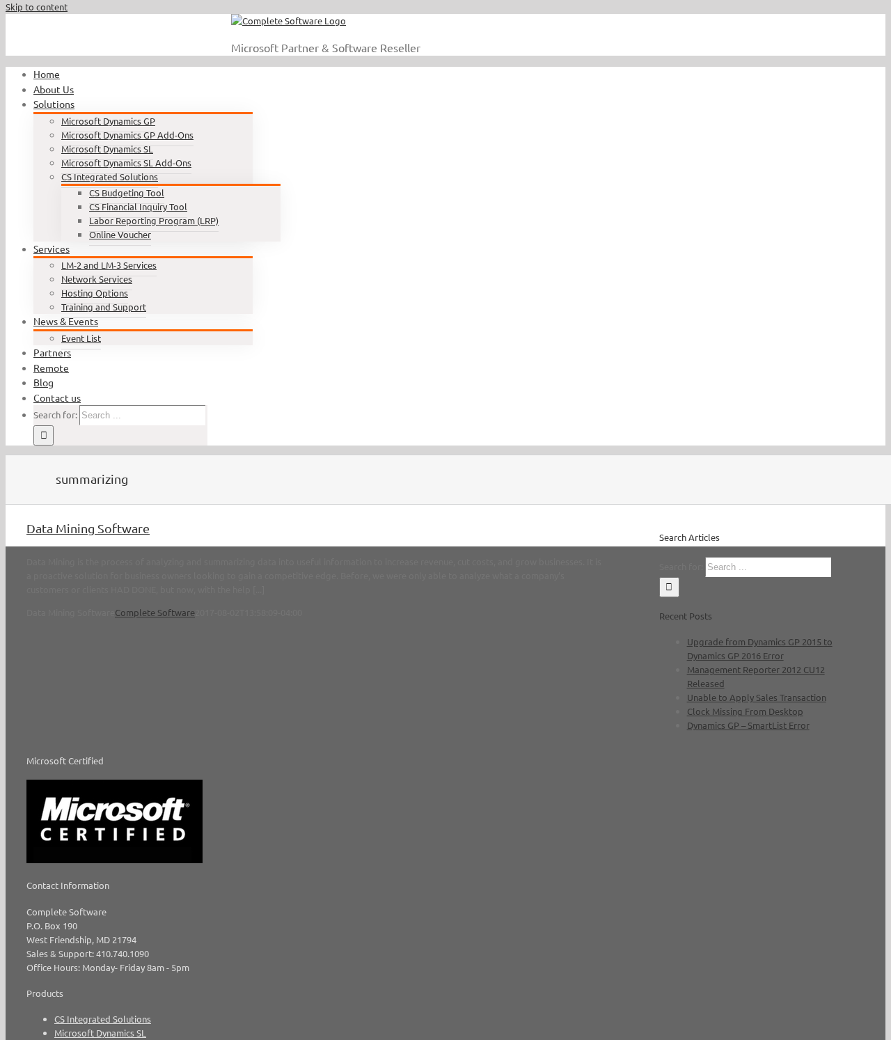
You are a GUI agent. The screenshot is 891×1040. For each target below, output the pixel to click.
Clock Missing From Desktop (745, 711)
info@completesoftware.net (166, 29)
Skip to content (37, 7)
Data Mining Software (88, 528)
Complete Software (155, 612)
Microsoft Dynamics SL (100, 1033)
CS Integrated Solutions (102, 1019)
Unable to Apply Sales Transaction (756, 697)
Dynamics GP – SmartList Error (748, 725)
